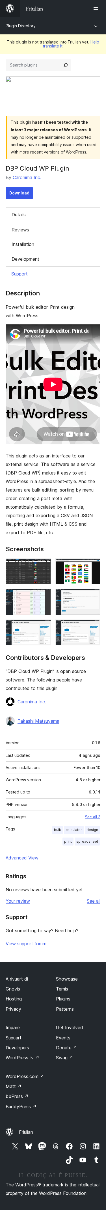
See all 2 (92, 817)
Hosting (14, 999)
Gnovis (13, 989)
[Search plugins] (65, 65)
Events (63, 1038)
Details (19, 214)
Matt (13, 1086)
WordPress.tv (22, 1057)
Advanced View (22, 858)
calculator (74, 830)
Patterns (65, 1009)
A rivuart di (17, 979)
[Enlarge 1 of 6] (43, 566)
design (92, 830)
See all (93, 901)
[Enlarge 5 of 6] (43, 627)
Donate (66, 1048)
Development (25, 259)
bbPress (17, 1096)
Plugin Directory (21, 25)
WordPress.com (25, 1076)
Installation (23, 244)
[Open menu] (97, 8)
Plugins (63, 999)
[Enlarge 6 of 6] (93, 627)
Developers (17, 1048)
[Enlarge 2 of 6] (93, 566)
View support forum (26, 943)
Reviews (20, 230)
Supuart (13, 1038)
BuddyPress (21, 1106)
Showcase (67, 979)
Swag (64, 1057)
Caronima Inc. (27, 177)
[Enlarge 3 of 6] (43, 596)
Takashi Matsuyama (38, 721)
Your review (18, 901)
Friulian (26, 1132)
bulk (57, 830)
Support (19, 274)
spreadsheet (87, 841)
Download (19, 192)
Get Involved (69, 1027)
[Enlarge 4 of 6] (93, 596)
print (68, 841)
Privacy (13, 1009)
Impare (13, 1027)
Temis (62, 989)
